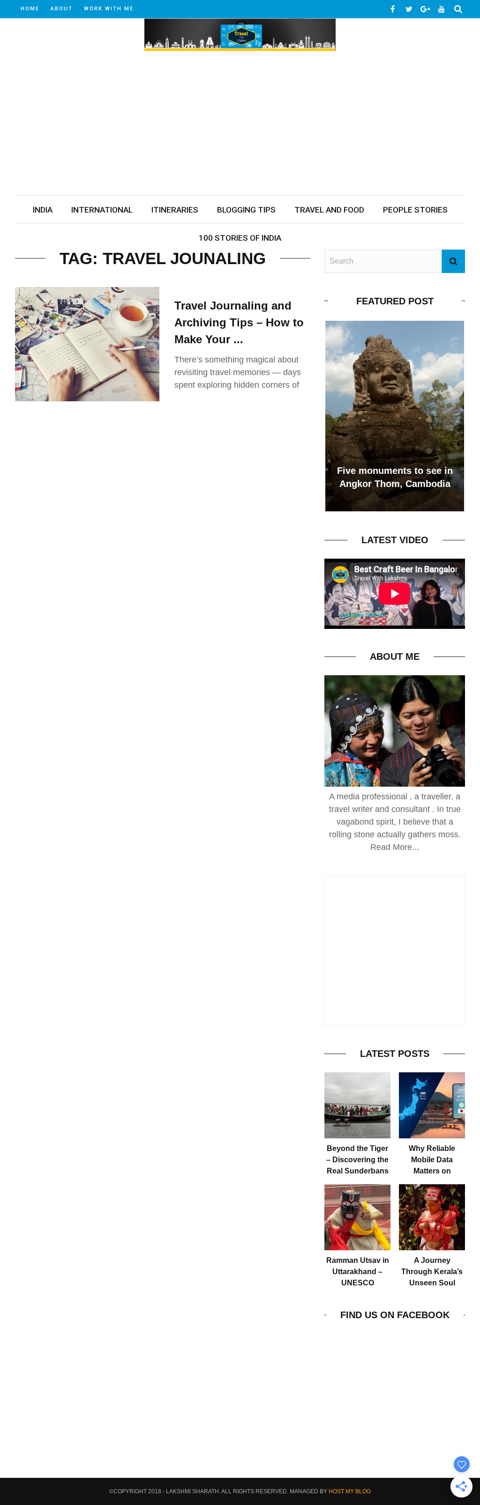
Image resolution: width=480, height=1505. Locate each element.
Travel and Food (329, 209)
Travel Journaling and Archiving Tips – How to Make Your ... (239, 322)
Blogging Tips (246, 209)
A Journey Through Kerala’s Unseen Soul (432, 1271)
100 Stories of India (240, 238)
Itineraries (174, 209)
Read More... (394, 847)
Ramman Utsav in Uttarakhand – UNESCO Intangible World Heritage (357, 1282)
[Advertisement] (240, 125)
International (102, 209)
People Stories (415, 209)
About (62, 9)
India (42, 209)
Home (30, 9)
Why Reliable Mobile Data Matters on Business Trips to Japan (432, 1170)
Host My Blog (350, 1491)
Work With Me (109, 9)
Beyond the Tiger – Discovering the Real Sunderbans (357, 1159)
